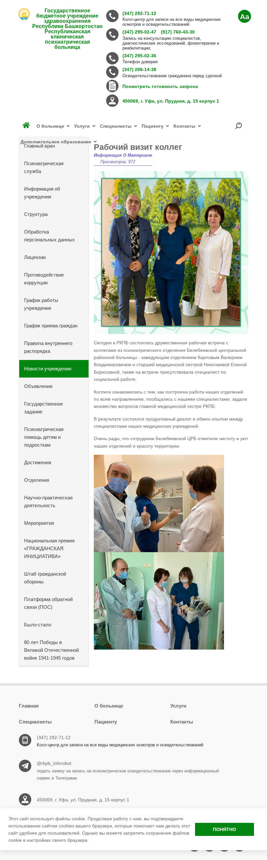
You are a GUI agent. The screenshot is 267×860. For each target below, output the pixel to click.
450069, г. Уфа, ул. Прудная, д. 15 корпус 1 (83, 799)
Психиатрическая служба (43, 167)
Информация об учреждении (42, 192)
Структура (36, 214)
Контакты (181, 721)
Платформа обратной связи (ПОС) (48, 603)
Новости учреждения (47, 368)
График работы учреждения (41, 304)
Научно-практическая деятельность (48, 501)
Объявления (38, 386)
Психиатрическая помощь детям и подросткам (43, 437)
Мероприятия (39, 523)
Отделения (36, 480)
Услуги (178, 706)
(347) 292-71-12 (54, 737)
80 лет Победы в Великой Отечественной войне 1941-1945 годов (51, 650)
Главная (29, 706)
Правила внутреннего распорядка (48, 347)
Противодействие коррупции (44, 278)
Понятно (224, 829)
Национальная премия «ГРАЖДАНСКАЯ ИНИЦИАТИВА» (49, 548)
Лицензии (35, 257)
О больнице (108, 706)
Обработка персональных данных (49, 235)
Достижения (37, 462)
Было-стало (37, 624)
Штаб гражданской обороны (45, 577)
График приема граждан (50, 325)
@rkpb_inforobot (54, 763)
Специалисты (35, 721)
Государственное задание (43, 407)
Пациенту (105, 721)
